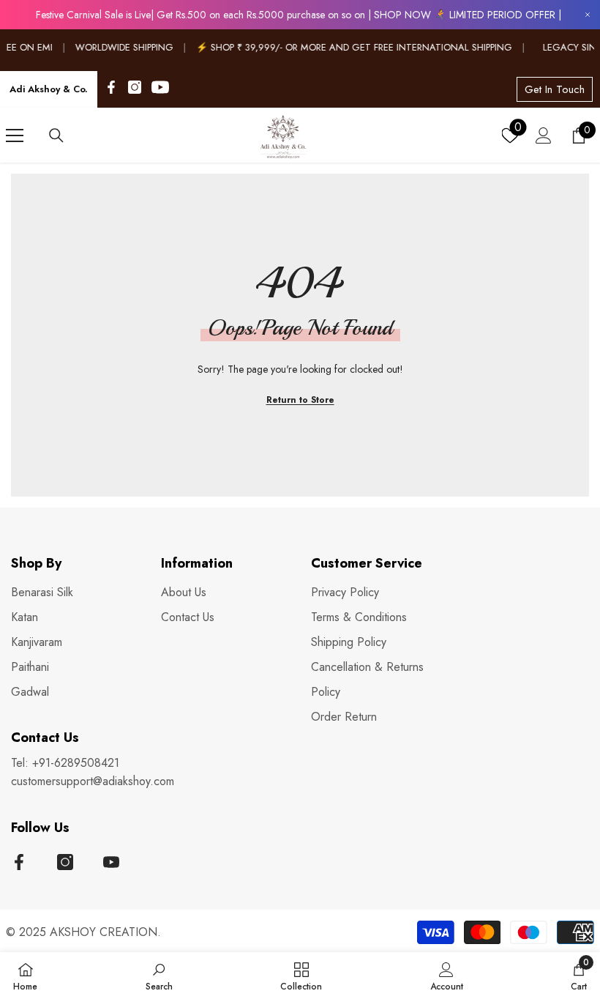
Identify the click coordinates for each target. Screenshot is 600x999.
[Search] (56, 135)
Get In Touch (555, 89)
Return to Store (300, 399)
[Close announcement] (587, 15)
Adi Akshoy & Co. (49, 89)
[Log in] (544, 135)
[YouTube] (160, 87)
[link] (159, 975)
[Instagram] (134, 87)
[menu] (14, 135)
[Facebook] (111, 87)
